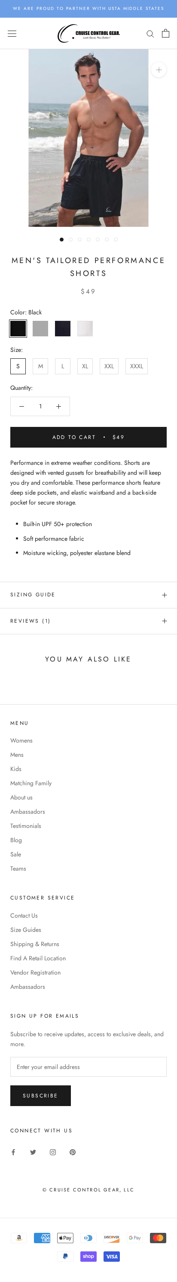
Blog (16, 840)
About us (21, 797)
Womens (21, 740)
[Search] (150, 33)
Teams (18, 868)
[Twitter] (33, 1152)
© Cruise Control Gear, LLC (88, 1189)
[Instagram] (53, 1152)
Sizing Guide (33, 595)
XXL (109, 366)
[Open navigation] (12, 33)
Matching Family (31, 783)
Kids (15, 769)
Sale (15, 854)
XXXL (136, 366)
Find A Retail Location (38, 958)
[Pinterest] (73, 1152)
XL (85, 366)
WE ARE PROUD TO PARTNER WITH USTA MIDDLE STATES (88, 8)
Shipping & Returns (34, 944)
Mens (17, 754)
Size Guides (25, 929)
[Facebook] (13, 1152)
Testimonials (25, 825)
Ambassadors (27, 811)
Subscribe (40, 1096)
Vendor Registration (35, 972)
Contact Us (24, 915)
